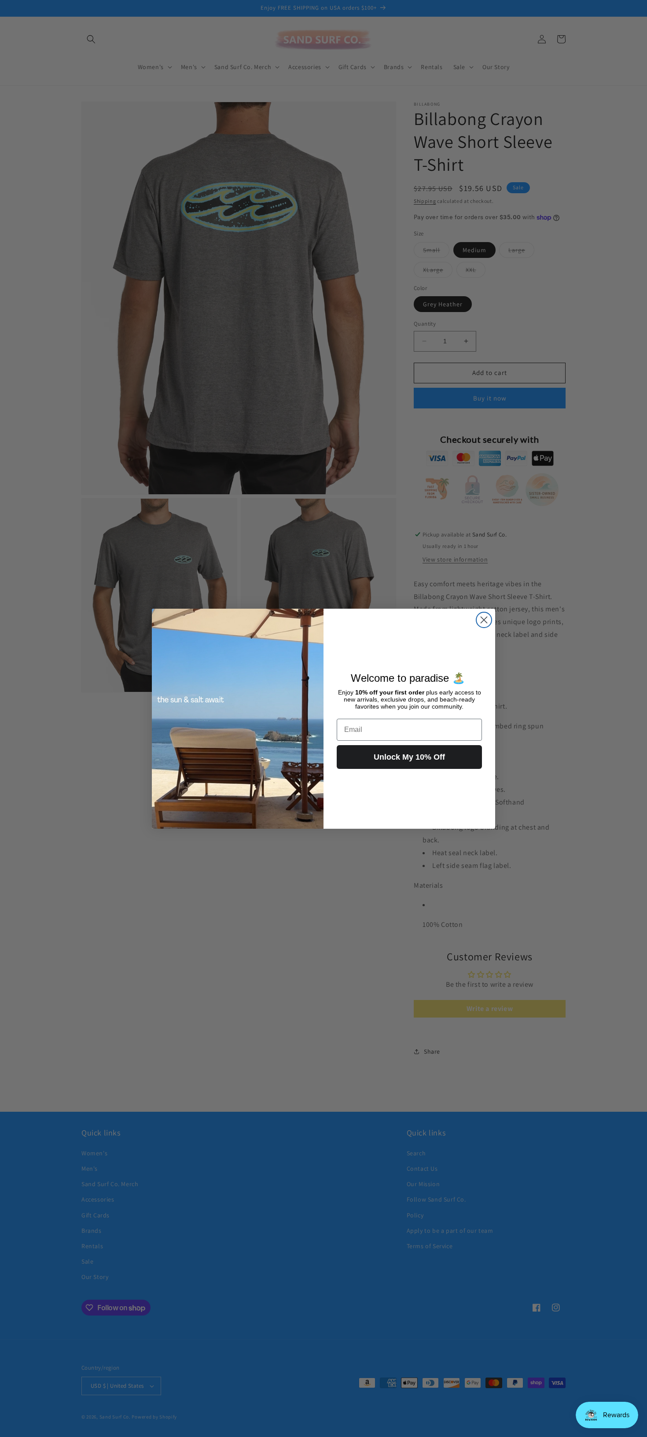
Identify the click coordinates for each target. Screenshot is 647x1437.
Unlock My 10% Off (409, 757)
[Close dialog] (484, 620)
